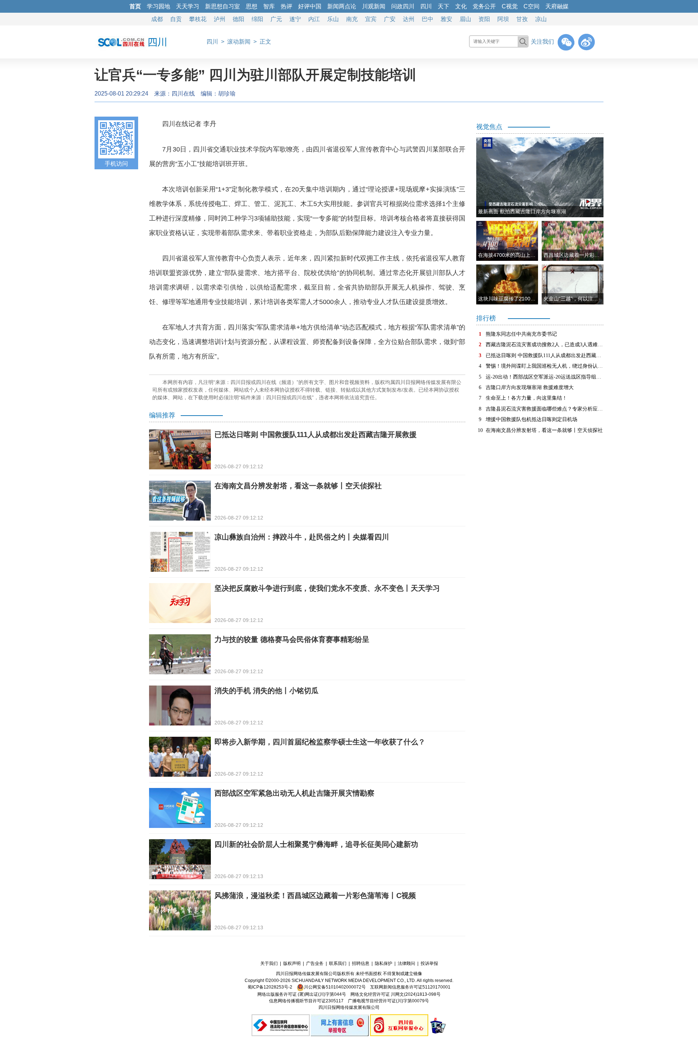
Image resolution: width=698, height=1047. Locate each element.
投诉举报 (429, 963)
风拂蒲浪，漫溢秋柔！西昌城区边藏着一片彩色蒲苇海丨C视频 (315, 896)
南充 (352, 19)
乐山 (333, 19)
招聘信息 (360, 963)
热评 (286, 6)
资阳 (484, 19)
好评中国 (309, 6)
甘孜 (522, 19)
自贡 (176, 19)
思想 (251, 6)
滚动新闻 (238, 42)
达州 (408, 19)
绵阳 (257, 19)
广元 (276, 19)
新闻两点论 (341, 6)
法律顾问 (406, 963)
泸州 (219, 19)
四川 (426, 6)
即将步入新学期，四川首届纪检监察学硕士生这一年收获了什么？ (319, 742)
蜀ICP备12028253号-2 (270, 987)
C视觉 (510, 6)
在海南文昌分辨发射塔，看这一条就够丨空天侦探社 (298, 486)
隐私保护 (383, 963)
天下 (443, 6)
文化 (461, 6)
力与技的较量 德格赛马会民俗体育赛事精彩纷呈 (291, 639)
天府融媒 (557, 6)
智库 (269, 6)
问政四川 (402, 6)
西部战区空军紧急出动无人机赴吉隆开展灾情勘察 (294, 793)
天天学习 (187, 6)
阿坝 (503, 19)
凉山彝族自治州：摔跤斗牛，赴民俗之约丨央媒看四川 (301, 537)
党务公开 (484, 6)
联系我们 (337, 963)
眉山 (465, 19)
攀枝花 (197, 19)
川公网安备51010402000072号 (335, 987)
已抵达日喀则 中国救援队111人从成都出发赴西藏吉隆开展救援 (315, 434)
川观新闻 (373, 6)
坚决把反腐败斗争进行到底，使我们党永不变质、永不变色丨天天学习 (327, 588)
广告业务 (315, 963)
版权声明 (292, 963)
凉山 (541, 19)
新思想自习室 (222, 6)
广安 (390, 19)
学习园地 (158, 6)
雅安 (446, 19)
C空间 (531, 6)
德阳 (238, 19)
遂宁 (295, 19)
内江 (314, 19)
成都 (157, 19)
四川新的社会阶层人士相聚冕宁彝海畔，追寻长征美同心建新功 (316, 844)
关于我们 (269, 963)
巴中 (427, 19)
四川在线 (183, 93)
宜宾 (371, 19)
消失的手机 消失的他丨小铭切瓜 (266, 691)
